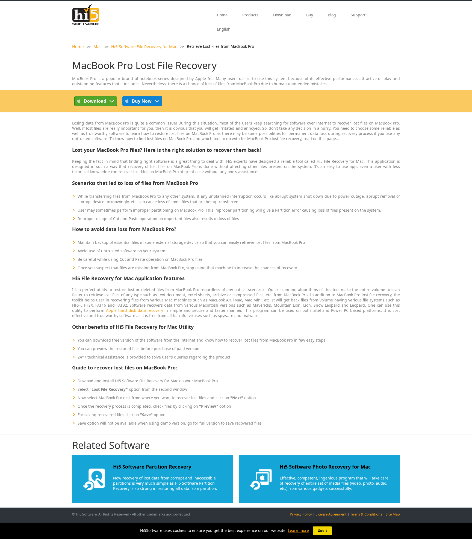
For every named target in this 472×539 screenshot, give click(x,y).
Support (358, 14)
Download (282, 14)
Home (222, 14)
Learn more (298, 530)
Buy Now (142, 101)
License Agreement (331, 514)
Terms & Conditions (366, 514)
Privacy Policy (301, 514)
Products (250, 14)
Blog (332, 14)
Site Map (393, 514)
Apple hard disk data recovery (134, 310)
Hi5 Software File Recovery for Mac (144, 46)
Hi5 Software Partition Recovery (152, 466)
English (224, 29)
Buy (309, 14)
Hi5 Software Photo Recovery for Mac (325, 466)
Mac (97, 46)
